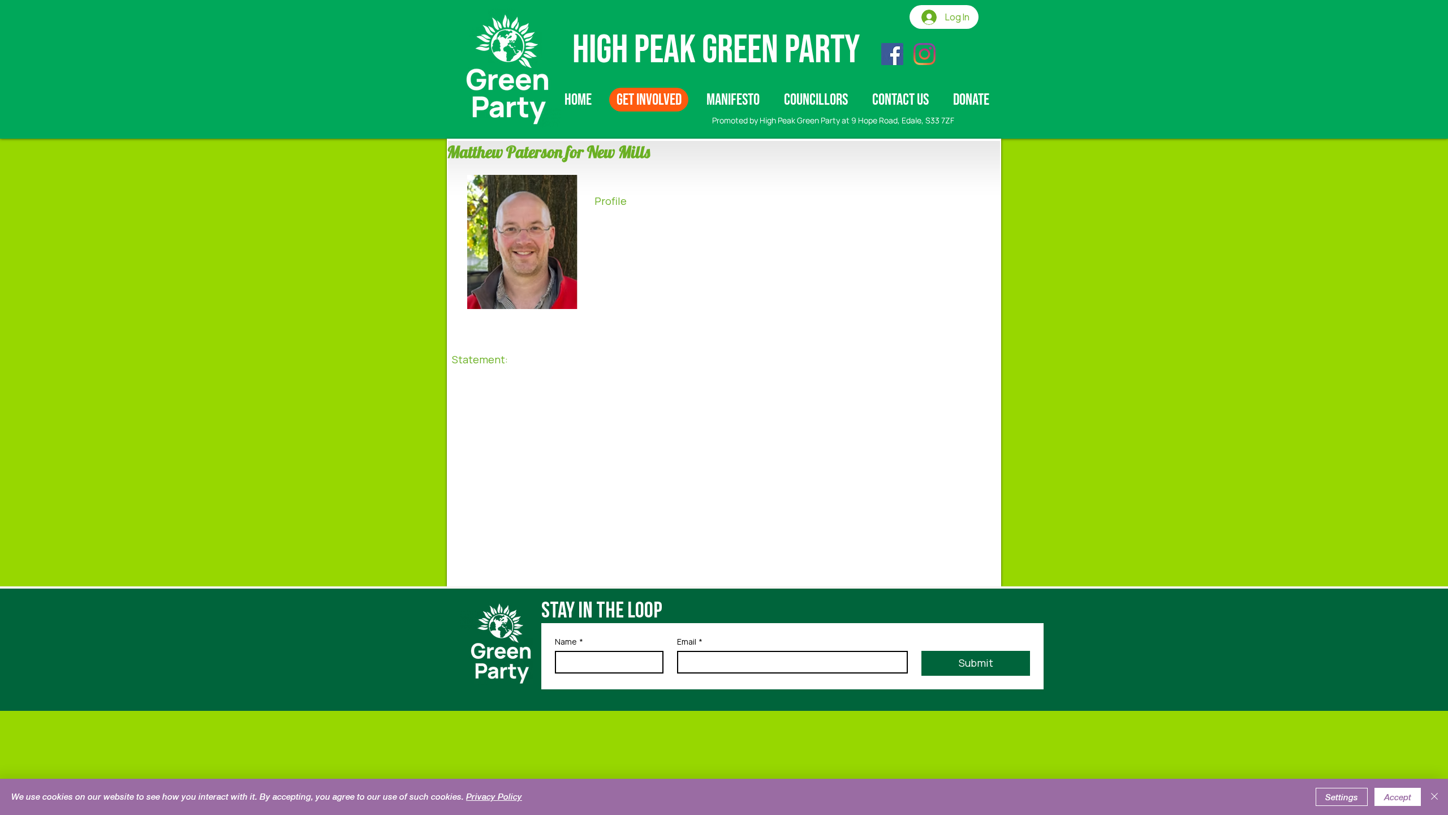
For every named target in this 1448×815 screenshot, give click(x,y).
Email (690, 641)
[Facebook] (892, 54)
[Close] (1434, 797)
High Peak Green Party (716, 50)
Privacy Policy (494, 796)
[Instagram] (924, 54)
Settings (1341, 797)
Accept (1397, 797)
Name (569, 641)
